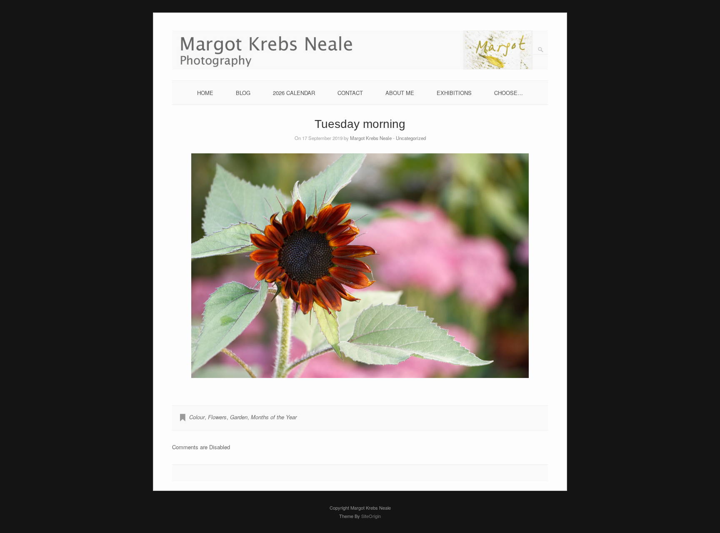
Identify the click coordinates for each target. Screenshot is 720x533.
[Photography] (360, 67)
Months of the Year (274, 417)
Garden (239, 417)
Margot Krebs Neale (371, 138)
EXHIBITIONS (454, 93)
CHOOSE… (508, 93)
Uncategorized (411, 138)
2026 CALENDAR (294, 93)
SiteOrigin (371, 516)
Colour (197, 417)
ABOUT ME (399, 93)
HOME (205, 93)
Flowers (217, 417)
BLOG (243, 93)
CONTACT (350, 93)
